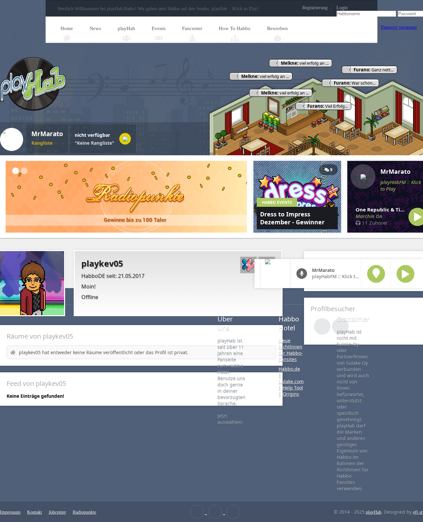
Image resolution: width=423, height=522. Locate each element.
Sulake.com (291, 381)
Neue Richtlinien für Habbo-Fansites (291, 349)
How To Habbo (234, 28)
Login (342, 7)
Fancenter (192, 28)
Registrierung (314, 7)
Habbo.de (289, 369)
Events (159, 28)
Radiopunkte (84, 512)
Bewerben (277, 28)
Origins (291, 394)
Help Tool (293, 388)
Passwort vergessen (399, 27)
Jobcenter (57, 512)
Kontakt (34, 512)
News (95, 28)
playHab (126, 28)
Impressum (10, 512)
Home (66, 28)
